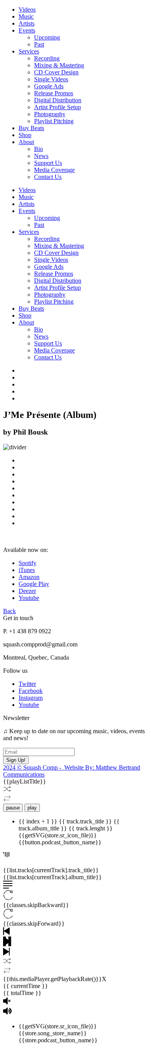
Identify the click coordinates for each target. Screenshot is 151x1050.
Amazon (29, 577)
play (32, 808)
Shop (25, 135)
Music (26, 16)
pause (13, 808)
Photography (49, 114)
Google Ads (48, 86)
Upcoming (47, 37)
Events (27, 30)
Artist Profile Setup (57, 107)
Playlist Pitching (54, 121)
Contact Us (48, 177)
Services (29, 51)
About (26, 142)
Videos (27, 9)
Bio (38, 149)
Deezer (27, 591)
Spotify (27, 563)
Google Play (34, 584)
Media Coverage (54, 170)
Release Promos (53, 93)
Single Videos (51, 79)
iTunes (27, 570)
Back (9, 611)
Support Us (48, 163)
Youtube (29, 598)
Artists (26, 23)
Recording (47, 58)
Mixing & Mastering (59, 65)
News (41, 156)
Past (39, 44)
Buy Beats (31, 128)
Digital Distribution (57, 100)
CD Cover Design (56, 72)
